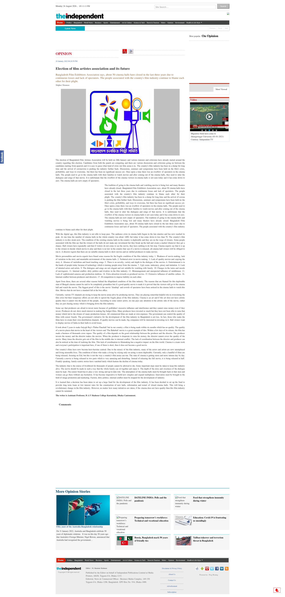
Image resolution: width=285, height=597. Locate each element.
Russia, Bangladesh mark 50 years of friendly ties (151, 539)
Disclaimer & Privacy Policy (172, 568)
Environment (179, 22)
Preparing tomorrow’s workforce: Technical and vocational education (151, 519)
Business (98, 22)
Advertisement (172, 586)
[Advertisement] (120, 38)
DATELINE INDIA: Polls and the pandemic (150, 499)
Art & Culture (127, 22)
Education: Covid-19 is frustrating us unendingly (209, 519)
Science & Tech (139, 22)
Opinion (170, 22)
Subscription (171, 592)
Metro (163, 22)
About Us (171, 574)
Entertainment (115, 22)
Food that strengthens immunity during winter (208, 499)
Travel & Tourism (153, 22)
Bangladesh (78, 22)
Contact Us (172, 580)
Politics (69, 22)
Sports (105, 22)
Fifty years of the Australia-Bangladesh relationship (79, 526)
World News (88, 22)
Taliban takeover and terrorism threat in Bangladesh (208, 539)
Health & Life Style (193, 22)
